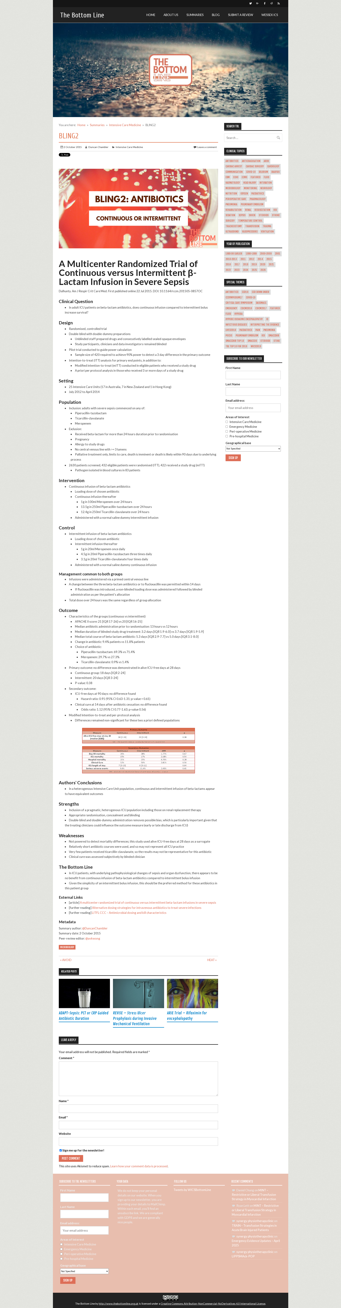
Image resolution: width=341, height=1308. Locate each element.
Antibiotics (232, 161)
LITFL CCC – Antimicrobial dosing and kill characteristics (129, 913)
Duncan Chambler (98, 147)
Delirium (263, 172)
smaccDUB (273, 335)
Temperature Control (250, 220)
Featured (255, 177)
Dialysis (275, 172)
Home (150, 15)
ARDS (266, 161)
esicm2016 (246, 308)
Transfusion (252, 226)
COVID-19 (250, 172)
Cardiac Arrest (234, 166)
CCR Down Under (260, 292)
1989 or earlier (234, 253)
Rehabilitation (234, 210)
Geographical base (238, 443)
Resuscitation (262, 210)
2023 (237, 270)
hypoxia (238, 313)
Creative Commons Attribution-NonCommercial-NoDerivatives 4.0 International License (213, 1303)
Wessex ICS (269, 15)
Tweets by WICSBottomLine (192, 1190)
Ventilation (267, 231)
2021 (271, 264)
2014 (260, 259)
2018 (245, 264)
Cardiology (273, 166)
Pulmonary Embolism (252, 204)
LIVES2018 (231, 330)
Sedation (230, 215)
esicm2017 (261, 308)
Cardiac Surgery (255, 166)
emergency (231, 308)
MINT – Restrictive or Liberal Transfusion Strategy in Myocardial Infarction (254, 1194)
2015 (269, 259)
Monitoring (250, 188)
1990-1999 (251, 253)
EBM (228, 177)
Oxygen (244, 193)
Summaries (195, 15)
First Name (233, 368)
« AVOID (65, 960)
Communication (234, 172)
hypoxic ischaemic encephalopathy (244, 319)
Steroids (264, 215)
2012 (251, 259)
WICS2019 (256, 346)
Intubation (265, 182)
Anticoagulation (251, 161)
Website (65, 1133)
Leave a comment (207, 147)
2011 (243, 259)
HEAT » (212, 960)
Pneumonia (231, 204)
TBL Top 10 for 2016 (236, 346)
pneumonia (269, 330)
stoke (277, 340)
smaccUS (252, 340)
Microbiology (67, 947)
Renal (248, 210)
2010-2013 (231, 259)
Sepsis (242, 215)
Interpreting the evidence (264, 324)
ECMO (244, 177)
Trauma (267, 226)
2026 (263, 270)
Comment (66, 1058)
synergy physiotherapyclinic (255, 1221)
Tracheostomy (234, 226)
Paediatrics (257, 193)
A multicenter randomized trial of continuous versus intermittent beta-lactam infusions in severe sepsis (148, 902)
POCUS (229, 335)
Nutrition (231, 193)
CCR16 (245, 292)
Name (64, 1101)
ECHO (235, 177)
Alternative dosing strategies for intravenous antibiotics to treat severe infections (146, 908)
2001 (277, 253)
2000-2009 (266, 253)
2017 (237, 264)
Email (63, 1117)
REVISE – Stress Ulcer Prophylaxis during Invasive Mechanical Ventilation (135, 1018)
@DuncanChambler (95, 928)
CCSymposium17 (234, 297)
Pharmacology (258, 199)
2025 (254, 270)
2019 (254, 264)
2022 (228, 270)
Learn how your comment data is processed (139, 1166)
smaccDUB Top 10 (235, 340)
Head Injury (249, 182)
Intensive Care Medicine (129, 147)
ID (267, 319)
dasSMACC (261, 302)
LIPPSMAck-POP (243, 1256)
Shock (252, 215)
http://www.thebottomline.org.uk (118, 1303)
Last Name (233, 384)
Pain (257, 330)
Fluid (266, 177)
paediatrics (245, 330)
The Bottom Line (82, 15)
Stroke (276, 215)
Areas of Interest (238, 417)
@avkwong (92, 938)
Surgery (230, 220)
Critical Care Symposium (239, 302)
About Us (171, 15)
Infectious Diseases (236, 324)
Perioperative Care (236, 199)
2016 (228, 264)
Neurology (266, 188)
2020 (262, 264)
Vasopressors (250, 231)
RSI (275, 210)
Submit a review (240, 15)
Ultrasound (232, 231)
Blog (216, 15)
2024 (245, 270)
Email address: (235, 400)
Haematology (233, 182)
